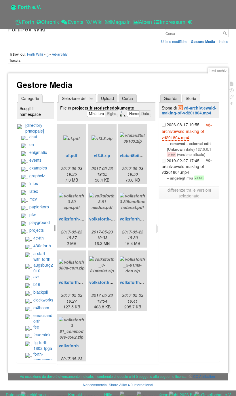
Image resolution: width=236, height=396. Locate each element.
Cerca (225, 33)
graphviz (37, 175)
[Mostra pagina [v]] (231, 83)
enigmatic (38, 152)
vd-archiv (60, 54)
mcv (33, 199)
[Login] (190, 21)
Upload (107, 98)
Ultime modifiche (174, 41)
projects (36, 230)
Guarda (171, 98)
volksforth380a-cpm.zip (82, 282)
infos (33, 183)
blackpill (40, 292)
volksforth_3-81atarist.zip (114, 282)
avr (36, 276)
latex (33, 191)
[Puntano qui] (231, 96)
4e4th (38, 238)
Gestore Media (203, 41)
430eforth (42, 245)
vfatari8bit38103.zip (139, 155)
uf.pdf (71, 155)
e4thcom (41, 307)
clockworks (43, 300)
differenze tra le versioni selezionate (189, 193)
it (47, 54)
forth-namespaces (38, 359)
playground (39, 222)
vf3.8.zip (102, 155)
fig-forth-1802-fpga (42, 345)
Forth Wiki (35, 54)
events (35, 160)
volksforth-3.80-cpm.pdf (82, 219)
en (31, 144)
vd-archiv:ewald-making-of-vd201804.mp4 (189, 110)
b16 (36, 284)
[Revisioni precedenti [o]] (231, 89)
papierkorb (39, 207)
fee (36, 327)
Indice (223, 41)
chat (33, 136)
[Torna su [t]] (231, 102)
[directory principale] (34, 128)
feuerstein (42, 334)
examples (38, 168)
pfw (32, 214)
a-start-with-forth (41, 256)
